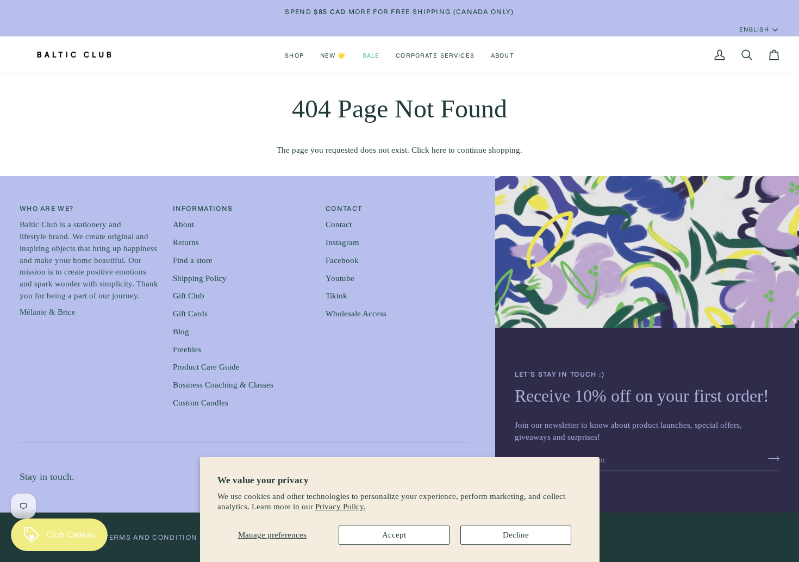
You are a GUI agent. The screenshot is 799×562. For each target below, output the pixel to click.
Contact (339, 224)
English (754, 29)
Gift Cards (190, 313)
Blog (181, 331)
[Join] (770, 458)
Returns (186, 242)
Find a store (193, 260)
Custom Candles (200, 402)
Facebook (342, 260)
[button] (294, 54)
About (183, 224)
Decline (516, 534)
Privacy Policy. (340, 506)
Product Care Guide (206, 367)
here (439, 150)
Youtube (340, 278)
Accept (394, 534)
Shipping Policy (200, 278)
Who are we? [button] (46, 208)
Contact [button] (344, 208)
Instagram (342, 242)
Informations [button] (203, 208)
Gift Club (188, 295)
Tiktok (336, 295)
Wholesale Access (356, 313)
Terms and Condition (150, 537)
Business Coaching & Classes (223, 384)
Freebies (187, 349)
